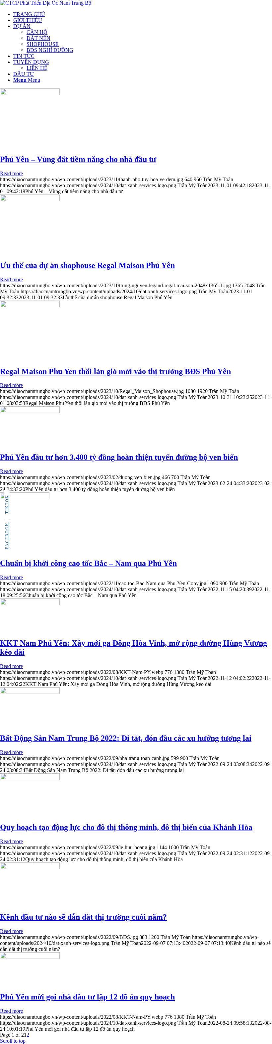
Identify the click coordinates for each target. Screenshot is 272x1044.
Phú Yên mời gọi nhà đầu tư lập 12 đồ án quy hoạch (87, 996)
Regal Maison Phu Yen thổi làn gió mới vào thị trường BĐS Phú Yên (115, 371)
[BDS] (30, 867)
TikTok (7, 504)
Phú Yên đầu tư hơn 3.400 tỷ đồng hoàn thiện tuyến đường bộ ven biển (119, 457)
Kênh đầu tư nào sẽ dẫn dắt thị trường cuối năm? (83, 917)
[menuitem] (142, 14)
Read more (11, 173)
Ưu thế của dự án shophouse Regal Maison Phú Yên (87, 265)
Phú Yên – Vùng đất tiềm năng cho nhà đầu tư (78, 159)
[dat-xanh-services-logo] (45, 3)
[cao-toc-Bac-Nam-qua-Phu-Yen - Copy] (24, 497)
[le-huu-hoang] (30, 778)
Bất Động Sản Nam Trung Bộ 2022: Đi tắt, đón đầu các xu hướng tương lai (125, 738)
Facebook (7, 535)
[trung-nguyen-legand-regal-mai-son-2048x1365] (30, 199)
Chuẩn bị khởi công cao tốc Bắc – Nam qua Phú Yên (88, 563)
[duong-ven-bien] (30, 411)
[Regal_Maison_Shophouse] (30, 305)
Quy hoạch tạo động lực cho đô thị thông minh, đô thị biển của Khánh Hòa (126, 827)
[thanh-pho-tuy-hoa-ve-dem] (30, 93)
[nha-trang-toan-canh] (30, 692)
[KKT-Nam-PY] (30, 603)
